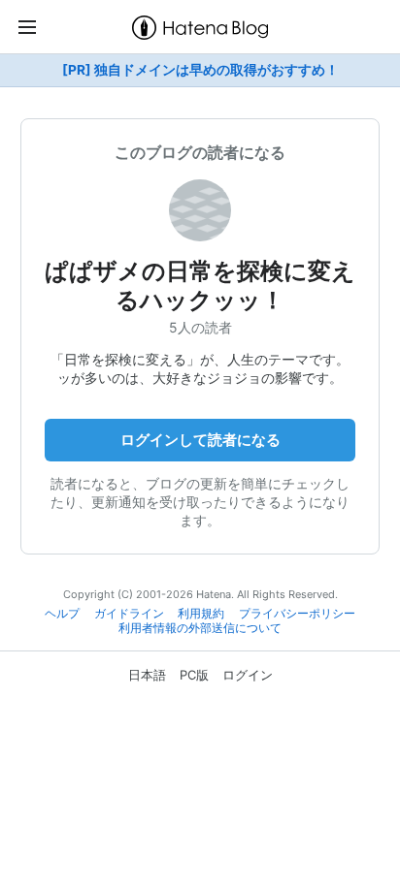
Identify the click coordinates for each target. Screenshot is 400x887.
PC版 (194, 674)
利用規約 (201, 613)
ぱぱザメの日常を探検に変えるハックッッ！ (200, 285)
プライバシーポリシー (297, 613)
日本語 (147, 674)
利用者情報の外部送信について (200, 628)
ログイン (247, 674)
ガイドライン (129, 613)
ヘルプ (62, 613)
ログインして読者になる (200, 439)
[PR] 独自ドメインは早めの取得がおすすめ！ (200, 70)
